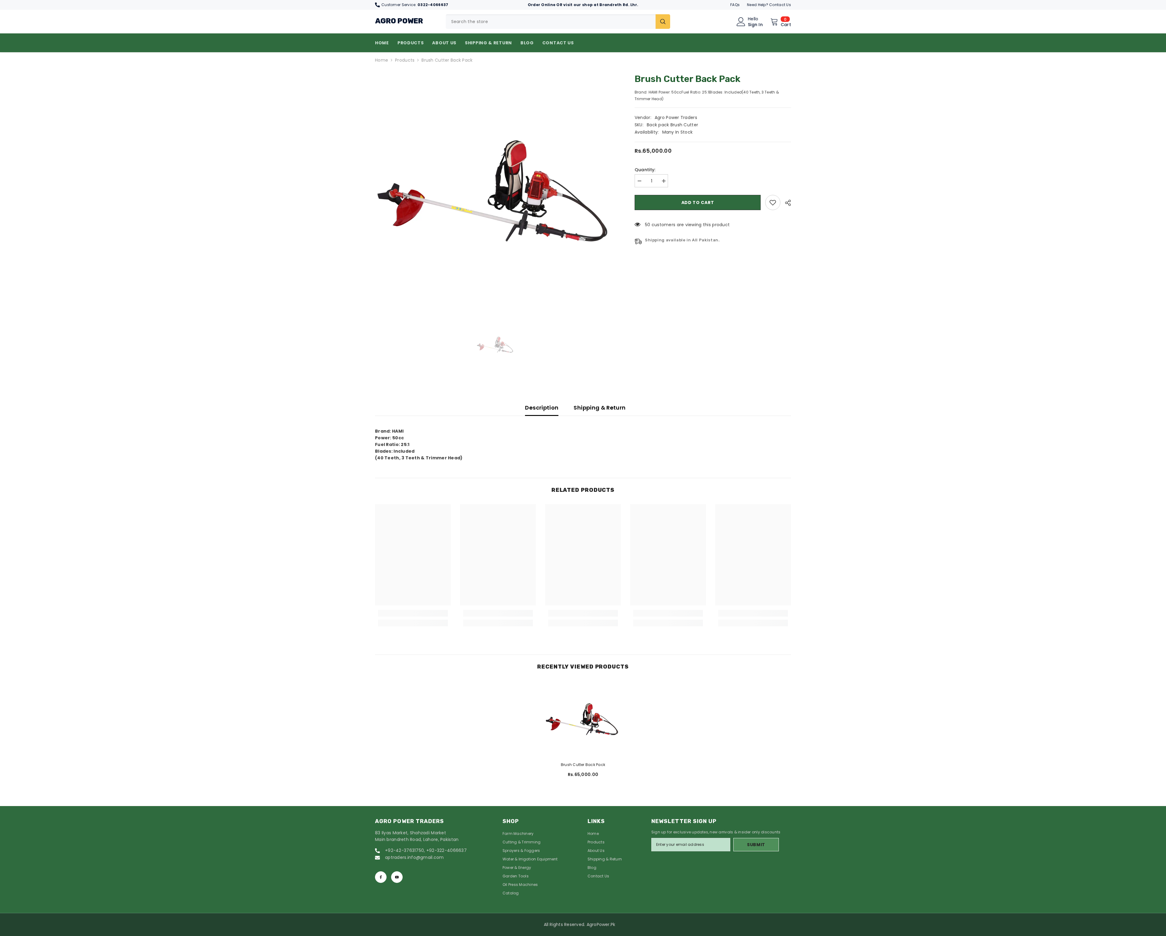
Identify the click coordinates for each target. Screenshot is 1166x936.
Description (541, 407)
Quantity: (645, 170)
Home (381, 60)
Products (404, 60)
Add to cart (697, 202)
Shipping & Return (600, 407)
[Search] (558, 21)
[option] (495, 189)
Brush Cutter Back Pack (583, 764)
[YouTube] (397, 877)
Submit (756, 845)
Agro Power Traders (676, 117)
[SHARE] (785, 203)
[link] (772, 202)
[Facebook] (381, 877)
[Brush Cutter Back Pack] (583, 719)
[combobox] (551, 21)
